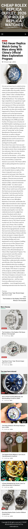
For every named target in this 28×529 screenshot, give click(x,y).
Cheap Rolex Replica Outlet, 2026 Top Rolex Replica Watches (14, 15)
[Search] (25, 34)
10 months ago (7, 335)
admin (14, 62)
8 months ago (7, 516)
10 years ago (8, 62)
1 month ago (6, 400)
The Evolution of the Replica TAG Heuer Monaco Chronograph (14, 298)
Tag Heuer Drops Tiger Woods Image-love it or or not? (13, 293)
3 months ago (7, 429)
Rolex (3, 392)
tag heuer (4, 40)
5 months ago (7, 458)
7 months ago (7, 487)
